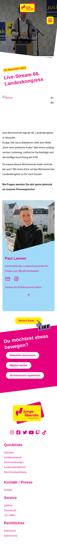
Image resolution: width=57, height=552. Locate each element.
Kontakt (8, 490)
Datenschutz (10, 535)
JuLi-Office (10, 515)
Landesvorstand (12, 457)
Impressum (10, 530)
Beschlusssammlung (15, 472)
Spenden (9, 452)
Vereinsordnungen (14, 462)
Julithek (8, 505)
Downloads (10, 510)
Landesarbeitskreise (15, 467)
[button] (50, 20)
